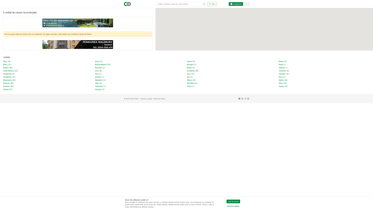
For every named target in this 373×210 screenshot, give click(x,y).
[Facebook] (239, 99)
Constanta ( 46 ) (193, 71)
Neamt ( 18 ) (283, 80)
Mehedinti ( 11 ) (100, 80)
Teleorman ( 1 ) (100, 86)
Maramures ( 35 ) (9, 80)
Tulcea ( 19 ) (283, 86)
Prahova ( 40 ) (8, 83)
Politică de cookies (159, 99)
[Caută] (204, 4)
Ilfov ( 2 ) (282, 77)
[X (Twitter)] (242, 99)
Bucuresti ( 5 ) (100, 67)
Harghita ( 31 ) (284, 74)
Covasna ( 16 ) (284, 71)
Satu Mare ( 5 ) (192, 83)
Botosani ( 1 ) (192, 64)
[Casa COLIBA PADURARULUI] (78, 23)
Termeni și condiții (146, 99)
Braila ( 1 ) (282, 64)
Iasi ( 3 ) (190, 77)
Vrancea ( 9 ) (100, 89)
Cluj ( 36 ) (98, 71)
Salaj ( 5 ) (98, 83)
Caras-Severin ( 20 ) (10, 71)
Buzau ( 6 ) (191, 67)
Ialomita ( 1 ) (99, 77)
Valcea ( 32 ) (8, 89)
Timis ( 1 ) (190, 86)
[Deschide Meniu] (246, 4)
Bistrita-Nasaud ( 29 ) (103, 64)
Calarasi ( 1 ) (283, 67)
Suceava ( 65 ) (8, 86)
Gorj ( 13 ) (190, 74)
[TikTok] (245, 99)
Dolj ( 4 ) (98, 74)
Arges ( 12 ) (191, 61)
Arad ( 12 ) (99, 61)
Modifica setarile (233, 206)
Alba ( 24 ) (7, 61)
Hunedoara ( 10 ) (9, 77)
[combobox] (181, 4)
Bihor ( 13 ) (7, 64)
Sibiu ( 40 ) (283, 83)
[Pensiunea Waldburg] (78, 44)
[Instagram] (248, 99)
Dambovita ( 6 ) (9, 74)
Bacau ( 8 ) (283, 61)
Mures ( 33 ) (191, 80)
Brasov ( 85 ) (8, 67)
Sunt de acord (233, 201)
